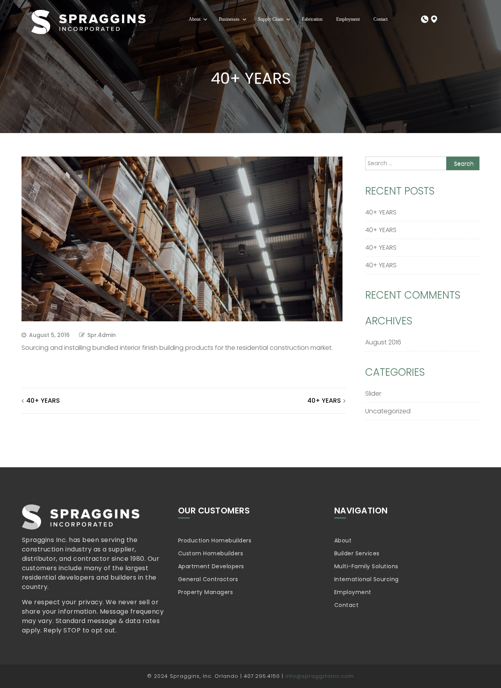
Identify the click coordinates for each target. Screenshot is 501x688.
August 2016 (383, 342)
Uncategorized (388, 411)
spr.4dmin (101, 335)
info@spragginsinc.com (319, 676)
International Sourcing (366, 579)
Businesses (229, 19)
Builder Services (357, 553)
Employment (348, 19)
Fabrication (312, 19)
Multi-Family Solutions (366, 566)
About (194, 19)
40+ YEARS (43, 400)
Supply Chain (270, 19)
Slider (373, 393)
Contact (380, 19)
